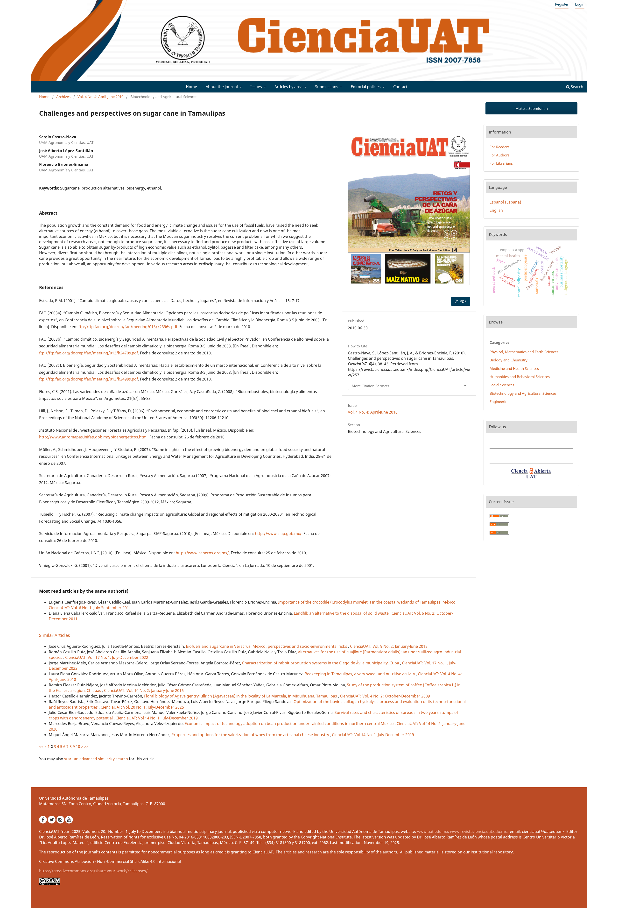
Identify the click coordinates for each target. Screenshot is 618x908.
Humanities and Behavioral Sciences (520, 376)
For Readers (499, 146)
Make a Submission (531, 108)
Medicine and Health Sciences (514, 368)
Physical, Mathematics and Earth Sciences (524, 351)
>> (86, 746)
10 (78, 746)
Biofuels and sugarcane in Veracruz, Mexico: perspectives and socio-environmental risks (267, 646)
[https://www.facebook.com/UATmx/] (43, 822)
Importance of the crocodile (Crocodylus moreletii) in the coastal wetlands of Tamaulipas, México (367, 602)
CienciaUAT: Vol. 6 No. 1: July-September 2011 (90, 607)
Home (191, 86)
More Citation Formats (370, 385)
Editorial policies (366, 86)
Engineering (500, 401)
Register (562, 4)
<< (41, 746)
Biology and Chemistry (508, 360)
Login (579, 4)
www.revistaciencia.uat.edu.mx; (479, 831)
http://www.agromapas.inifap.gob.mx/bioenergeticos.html (93, 437)
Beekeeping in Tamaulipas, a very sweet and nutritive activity (360, 673)
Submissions (327, 86)
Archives (63, 96)
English (496, 210)
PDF (462, 301)
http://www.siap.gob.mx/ (278, 533)
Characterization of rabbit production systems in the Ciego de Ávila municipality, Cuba (321, 663)
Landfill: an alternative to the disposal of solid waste (342, 613)
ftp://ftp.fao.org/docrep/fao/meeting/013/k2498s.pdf (88, 379)
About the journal (222, 86)
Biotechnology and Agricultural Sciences (523, 393)
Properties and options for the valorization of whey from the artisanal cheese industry (250, 734)
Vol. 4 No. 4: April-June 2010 (100, 96)
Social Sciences (502, 384)
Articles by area (288, 86)
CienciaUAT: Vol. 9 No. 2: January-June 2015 (389, 646)
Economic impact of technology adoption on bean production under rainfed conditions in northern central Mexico (290, 723)
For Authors (499, 155)
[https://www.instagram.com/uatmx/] (60, 822)
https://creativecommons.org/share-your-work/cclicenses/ (93, 870)
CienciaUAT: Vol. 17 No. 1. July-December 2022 (106, 657)
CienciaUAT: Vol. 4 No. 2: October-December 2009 (385, 696)
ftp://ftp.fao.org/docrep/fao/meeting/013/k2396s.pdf (127, 326)
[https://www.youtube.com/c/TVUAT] (69, 822)
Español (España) (505, 202)
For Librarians (501, 163)
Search (576, 86)
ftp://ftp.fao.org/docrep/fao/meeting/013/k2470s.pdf (88, 353)
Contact (400, 86)
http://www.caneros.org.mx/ (202, 553)
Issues (256, 86)
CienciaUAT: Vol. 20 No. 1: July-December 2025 (142, 707)
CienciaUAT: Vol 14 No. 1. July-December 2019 (157, 718)
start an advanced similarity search (96, 758)
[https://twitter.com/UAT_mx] (52, 822)
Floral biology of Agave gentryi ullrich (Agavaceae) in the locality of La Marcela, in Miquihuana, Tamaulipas (241, 696)
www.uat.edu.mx (432, 831)
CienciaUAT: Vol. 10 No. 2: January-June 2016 (144, 690)
